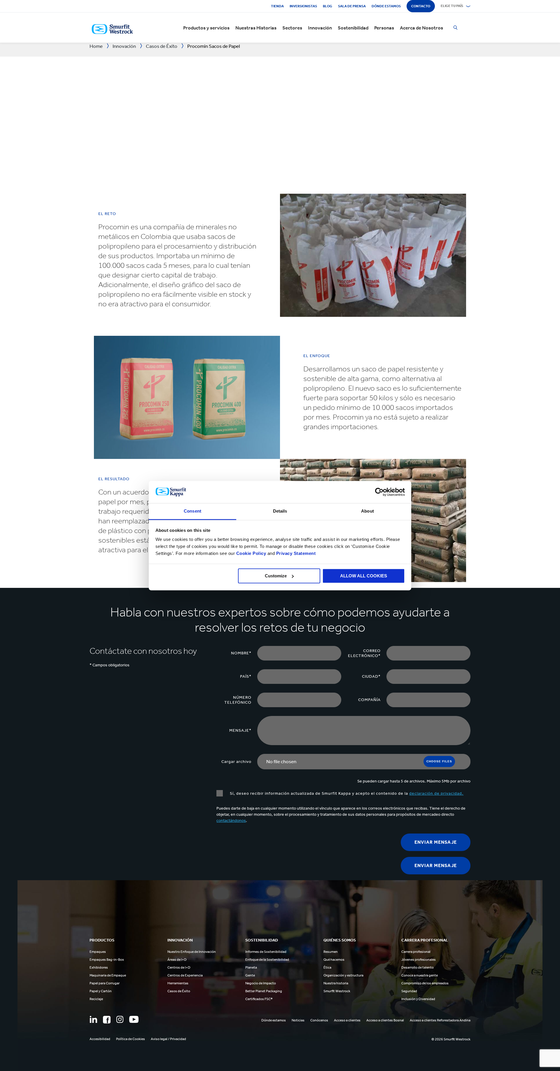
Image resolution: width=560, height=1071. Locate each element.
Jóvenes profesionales (418, 960)
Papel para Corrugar (105, 983)
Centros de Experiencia (185, 975)
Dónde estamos (386, 6)
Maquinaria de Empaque (108, 975)
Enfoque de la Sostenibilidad (267, 960)
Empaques (98, 952)
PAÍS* (245, 676)
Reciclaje (96, 999)
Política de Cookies (130, 1039)
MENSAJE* (240, 730)
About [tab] (367, 511)
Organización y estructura (343, 975)
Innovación (320, 28)
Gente (250, 975)
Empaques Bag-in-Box (107, 960)
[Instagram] (119, 1019)
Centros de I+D (178, 967)
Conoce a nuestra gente (419, 975)
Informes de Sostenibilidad (265, 952)
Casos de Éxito (178, 991)
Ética (327, 967)
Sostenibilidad (353, 28)
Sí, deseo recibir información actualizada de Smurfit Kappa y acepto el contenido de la (346, 793)
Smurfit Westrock (336, 991)
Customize (276, 575)
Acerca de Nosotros (421, 28)
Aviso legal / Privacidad (168, 1039)
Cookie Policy (251, 553)
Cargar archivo (236, 761)
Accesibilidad (100, 1039)
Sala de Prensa (352, 6)
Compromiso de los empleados (425, 983)
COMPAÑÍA (369, 699)
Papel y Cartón (101, 991)
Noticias (298, 1020)
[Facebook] (107, 1019)
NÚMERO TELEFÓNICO (237, 700)
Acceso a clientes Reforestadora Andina (440, 1020)
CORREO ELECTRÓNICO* (364, 653)
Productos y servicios (206, 28)
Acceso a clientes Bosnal (385, 1020)
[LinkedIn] (93, 1019)
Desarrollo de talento (417, 967)
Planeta (251, 967)
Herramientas (177, 983)
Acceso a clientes (347, 1020)
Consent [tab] (192, 511)
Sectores (292, 28)
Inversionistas (303, 6)
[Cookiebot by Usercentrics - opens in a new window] (379, 492)
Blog (327, 6)
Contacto (420, 6)
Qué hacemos (333, 960)
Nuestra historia (335, 983)
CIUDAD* (371, 676)
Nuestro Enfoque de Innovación (191, 952)
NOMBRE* (241, 653)
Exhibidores (99, 967)
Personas (384, 28)
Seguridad (409, 991)
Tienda (277, 6)
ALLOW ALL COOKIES (363, 575)
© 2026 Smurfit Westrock (450, 1039)
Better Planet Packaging (263, 991)
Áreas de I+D (177, 960)
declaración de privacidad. (436, 793)
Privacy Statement (295, 553)
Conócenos (319, 1020)
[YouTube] (134, 1019)
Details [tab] (280, 511)
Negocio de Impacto (260, 983)
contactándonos (231, 820)
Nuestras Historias (255, 28)
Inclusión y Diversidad (418, 999)
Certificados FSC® (258, 999)
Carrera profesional (415, 952)
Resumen (330, 952)
